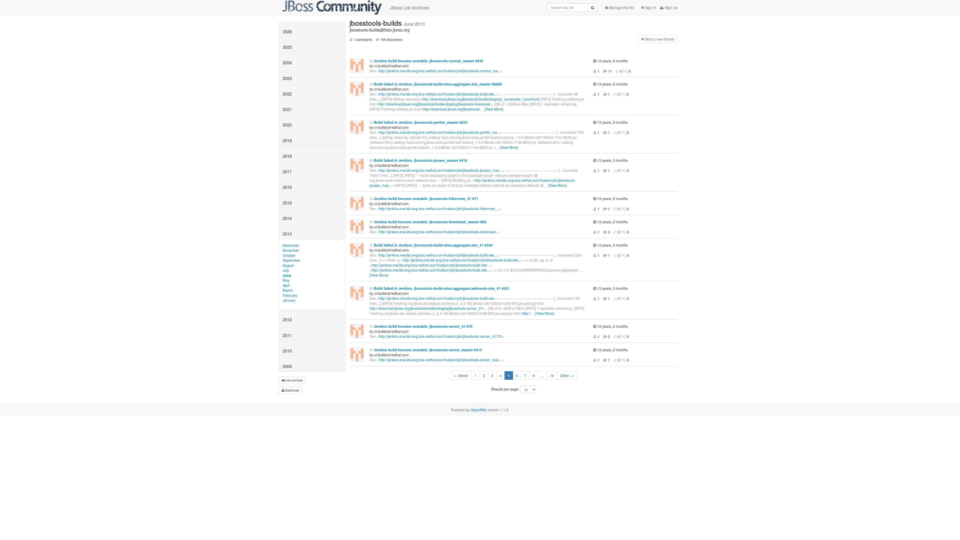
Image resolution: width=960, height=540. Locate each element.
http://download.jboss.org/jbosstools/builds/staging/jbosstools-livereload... (435, 104)
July (286, 270)
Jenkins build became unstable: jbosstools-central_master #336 (428, 60)
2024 (287, 63)
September (291, 260)
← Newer (461, 375)
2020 (287, 125)
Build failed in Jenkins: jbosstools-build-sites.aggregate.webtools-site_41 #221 (441, 288)
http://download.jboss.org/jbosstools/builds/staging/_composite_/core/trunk (481, 99)
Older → (567, 375)
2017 (287, 171)
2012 (287, 319)
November (291, 250)
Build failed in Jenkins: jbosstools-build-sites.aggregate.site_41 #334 (432, 245)
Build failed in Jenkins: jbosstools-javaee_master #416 (420, 160)
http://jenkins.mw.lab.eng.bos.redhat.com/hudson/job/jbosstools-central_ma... (440, 70)
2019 (287, 141)
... (542, 375)
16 (552, 375)
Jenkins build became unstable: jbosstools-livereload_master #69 (429, 221)
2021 (287, 109)
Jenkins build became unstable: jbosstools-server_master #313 (427, 349)
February (290, 295)
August (288, 265)
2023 (287, 78)
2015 (287, 203)
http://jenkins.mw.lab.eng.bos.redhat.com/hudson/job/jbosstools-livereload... (438, 231)
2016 (287, 187)
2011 (287, 335)
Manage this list (621, 7)
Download (291, 390)
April (286, 285)
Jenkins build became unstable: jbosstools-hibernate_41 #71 (425, 198)
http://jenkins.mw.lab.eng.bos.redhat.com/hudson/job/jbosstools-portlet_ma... (439, 132)
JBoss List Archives (409, 7)
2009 (287, 366)
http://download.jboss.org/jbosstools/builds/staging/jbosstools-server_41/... (428, 308)
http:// (526, 313)
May (286, 280)
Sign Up (671, 7)
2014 (287, 218)
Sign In (650, 7)
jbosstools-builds (377, 23)
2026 (287, 31)
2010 (287, 351)
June (287, 275)
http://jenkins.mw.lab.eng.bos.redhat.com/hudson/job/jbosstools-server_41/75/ (440, 336)
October (289, 255)
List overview (293, 380)
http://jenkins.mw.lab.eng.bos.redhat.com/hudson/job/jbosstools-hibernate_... (439, 208)
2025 (287, 47)
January (289, 300)
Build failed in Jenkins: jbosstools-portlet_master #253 (420, 122)
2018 (287, 156)
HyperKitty (478, 409)
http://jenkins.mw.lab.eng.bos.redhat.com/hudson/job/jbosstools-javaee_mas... (440, 170)
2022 (287, 94)
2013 (287, 234)
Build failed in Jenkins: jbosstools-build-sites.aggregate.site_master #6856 (437, 84)
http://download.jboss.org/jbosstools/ (451, 109)
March (288, 290)
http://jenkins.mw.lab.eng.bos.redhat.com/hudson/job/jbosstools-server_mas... (440, 359)
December (291, 245)
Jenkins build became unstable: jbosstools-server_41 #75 (422, 326)
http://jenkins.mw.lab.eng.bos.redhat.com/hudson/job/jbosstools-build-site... (438, 94)
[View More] (493, 109)
